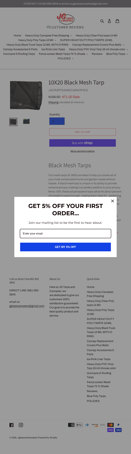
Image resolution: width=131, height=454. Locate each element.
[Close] (112, 201)
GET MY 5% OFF (65, 247)
